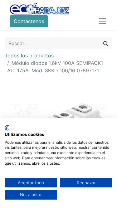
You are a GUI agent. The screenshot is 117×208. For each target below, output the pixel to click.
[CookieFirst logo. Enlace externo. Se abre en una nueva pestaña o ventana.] (7, 128)
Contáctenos (29, 21)
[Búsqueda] (105, 43)
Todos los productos (29, 55)
